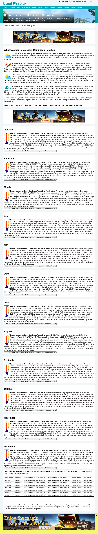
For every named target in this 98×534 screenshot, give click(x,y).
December (78, 105)
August (45, 105)
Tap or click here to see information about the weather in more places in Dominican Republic (30, 151)
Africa (40, 8)
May (30, 105)
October (61, 105)
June (35, 105)
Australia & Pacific (29, 8)
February (14, 105)
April (26, 105)
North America (49, 8)
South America (76, 8)
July (40, 105)
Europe (12, 8)
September (53, 105)
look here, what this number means (59, 141)
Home (5, 8)
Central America (63, 8)
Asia (18, 8)
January (7, 105)
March (21, 105)
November (69, 105)
